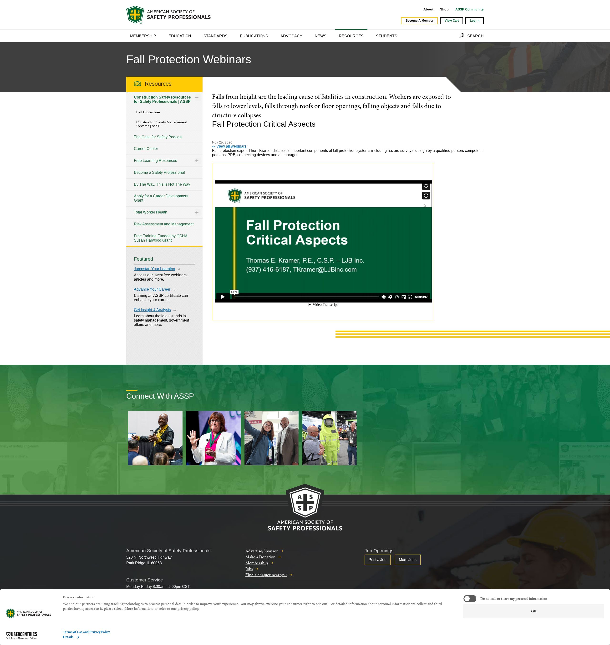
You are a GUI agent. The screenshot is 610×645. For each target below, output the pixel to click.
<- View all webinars (229, 146)
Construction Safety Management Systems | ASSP (161, 124)
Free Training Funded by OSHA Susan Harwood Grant (160, 238)
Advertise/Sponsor (261, 551)
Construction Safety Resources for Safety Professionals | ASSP (162, 99)
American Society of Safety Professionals (169, 15)
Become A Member (419, 20)
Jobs (249, 569)
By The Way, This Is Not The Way (162, 184)
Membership (143, 36)
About (428, 9)
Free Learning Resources (155, 161)
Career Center (146, 149)
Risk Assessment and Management (163, 224)
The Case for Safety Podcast (158, 137)
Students (386, 36)
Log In (474, 20)
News (320, 36)
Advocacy (291, 36)
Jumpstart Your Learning (154, 269)
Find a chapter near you (266, 575)
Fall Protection (148, 112)
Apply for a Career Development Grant (161, 198)
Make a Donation (260, 557)
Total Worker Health (150, 212)
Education (179, 36)
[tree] (164, 169)
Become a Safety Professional (159, 172)
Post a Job (377, 560)
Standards (215, 36)
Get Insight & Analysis (152, 310)
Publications (254, 36)
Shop (444, 9)
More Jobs (408, 560)
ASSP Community (469, 9)
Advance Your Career (152, 289)
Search (475, 36)
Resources (351, 36)
